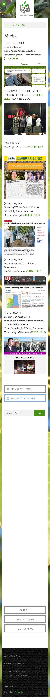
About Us (20, 25)
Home (9, 25)
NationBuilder (20, 692)
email (16, 686)
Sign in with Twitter (23, 398)
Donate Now (25, 619)
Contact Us (26, 628)
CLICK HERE (38, 332)
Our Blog (25, 610)
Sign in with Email (21, 389)
